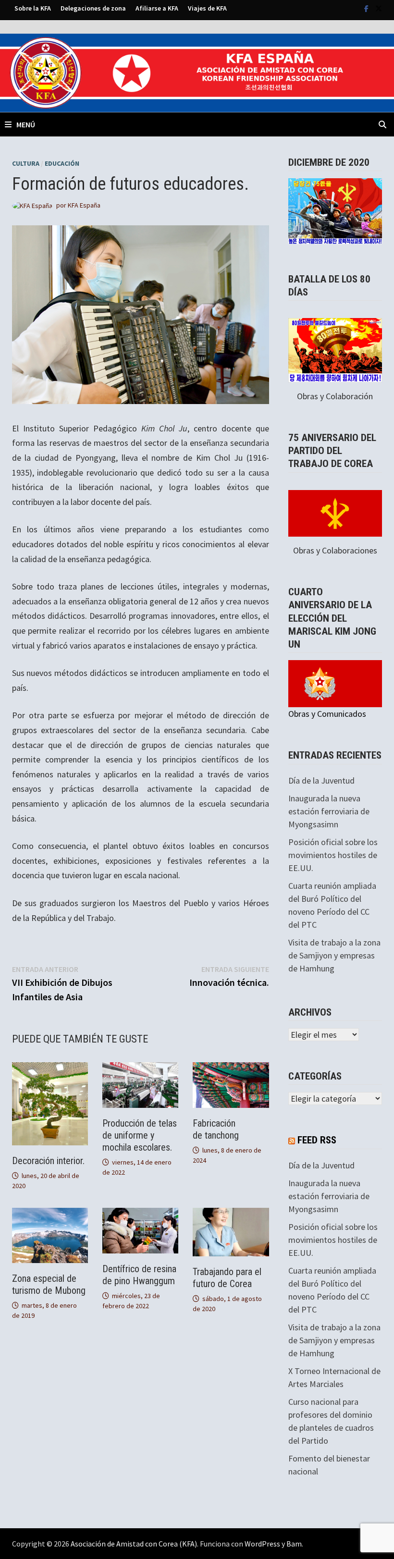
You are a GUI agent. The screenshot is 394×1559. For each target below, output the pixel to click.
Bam (294, 1543)
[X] (378, 7)
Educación (62, 163)
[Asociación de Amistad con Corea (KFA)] (197, 71)
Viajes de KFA (207, 8)
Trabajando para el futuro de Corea (227, 1277)
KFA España (84, 205)
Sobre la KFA (32, 8)
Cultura (25, 163)
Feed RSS (316, 1140)
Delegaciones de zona (93, 8)
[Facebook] (367, 7)
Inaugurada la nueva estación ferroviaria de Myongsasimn (328, 811)
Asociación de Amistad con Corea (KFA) (134, 1543)
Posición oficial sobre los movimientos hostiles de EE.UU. (333, 854)
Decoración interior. (48, 1160)
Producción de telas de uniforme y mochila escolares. (139, 1135)
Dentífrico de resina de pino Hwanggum (139, 1275)
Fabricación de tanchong (217, 1129)
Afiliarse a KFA (156, 8)
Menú (25, 124)
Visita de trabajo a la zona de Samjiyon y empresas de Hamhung (334, 955)
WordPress (262, 1543)
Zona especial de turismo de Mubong (49, 1284)
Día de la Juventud (321, 780)
